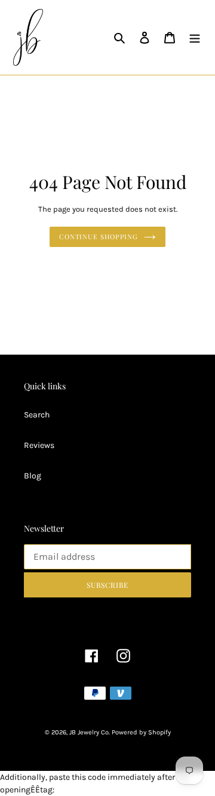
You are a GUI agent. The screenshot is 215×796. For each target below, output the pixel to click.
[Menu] (194, 37)
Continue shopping (98, 236)
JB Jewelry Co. (89, 732)
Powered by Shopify (141, 732)
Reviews (39, 445)
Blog (32, 476)
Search (37, 415)
